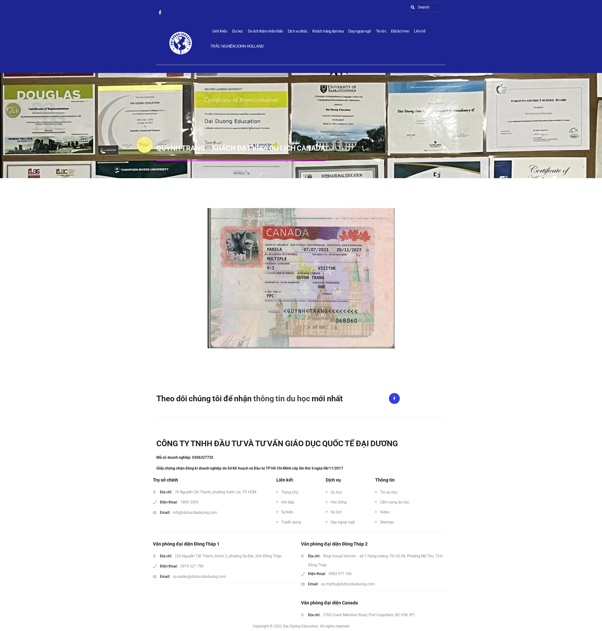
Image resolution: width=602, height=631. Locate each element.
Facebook (394, 398)
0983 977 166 (340, 573)
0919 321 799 (191, 566)
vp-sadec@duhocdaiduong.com (199, 576)
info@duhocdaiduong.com (195, 512)
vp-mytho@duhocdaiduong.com (348, 584)
